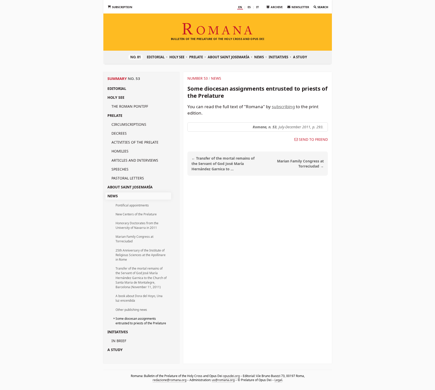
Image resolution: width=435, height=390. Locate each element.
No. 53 (134, 78)
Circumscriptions (128, 124)
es (249, 7)
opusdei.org (231, 376)
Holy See (176, 57)
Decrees (119, 133)
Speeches (119, 169)
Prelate (196, 57)
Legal (278, 380)
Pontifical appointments (132, 205)
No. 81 (135, 57)
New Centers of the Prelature (136, 214)
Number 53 (197, 78)
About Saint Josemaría (228, 57)
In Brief (118, 340)
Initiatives (278, 57)
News (259, 57)
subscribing (283, 106)
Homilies (119, 151)
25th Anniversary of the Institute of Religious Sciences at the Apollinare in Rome (141, 255)
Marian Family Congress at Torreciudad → (300, 164)
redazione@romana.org (169, 380)
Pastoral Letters (127, 178)
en (240, 7)
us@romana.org (223, 380)
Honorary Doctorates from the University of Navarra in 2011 (137, 225)
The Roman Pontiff (129, 106)
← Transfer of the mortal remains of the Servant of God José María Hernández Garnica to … (222, 163)
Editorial (156, 57)
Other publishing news (131, 310)
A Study (300, 57)
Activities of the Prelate (134, 142)
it (257, 7)
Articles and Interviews (134, 160)
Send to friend (313, 139)
